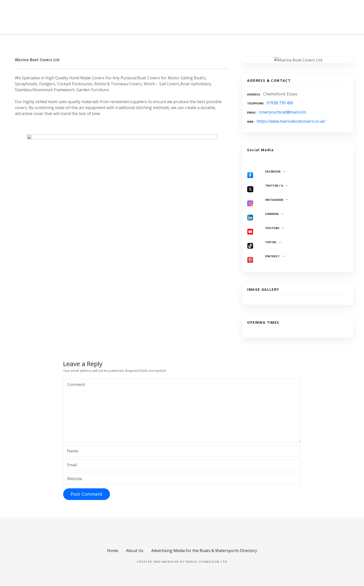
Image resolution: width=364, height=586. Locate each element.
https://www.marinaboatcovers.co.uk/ (291, 121)
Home (112, 550)
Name (72, 451)
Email (72, 465)
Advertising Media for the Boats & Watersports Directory (204, 550)
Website (74, 478)
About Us (134, 550)
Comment (74, 385)
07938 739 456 (280, 103)
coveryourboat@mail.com (282, 112)
